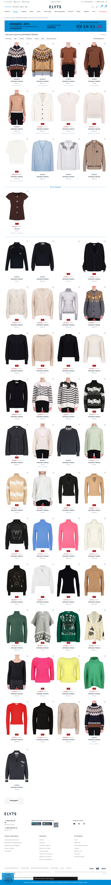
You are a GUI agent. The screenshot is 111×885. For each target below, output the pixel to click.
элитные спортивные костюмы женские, (29, 877)
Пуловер (68, 131)
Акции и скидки (9, 848)
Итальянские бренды (45, 859)
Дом (26, 6)
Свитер (94, 83)
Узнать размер (43, 851)
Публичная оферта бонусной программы (40, 868)
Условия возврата (44, 845)
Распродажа (102, 11)
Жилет (17, 231)
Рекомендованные (99, 38)
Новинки (7, 11)
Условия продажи (54, 868)
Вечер (78, 11)
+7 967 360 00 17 (11, 828)
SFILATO (70, 11)
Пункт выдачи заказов (81, 845)
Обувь (31, 11)
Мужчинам (16, 6)
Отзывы (76, 848)
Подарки (86, 11)
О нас (76, 840)
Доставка (42, 842)
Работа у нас (78, 851)
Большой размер (60, 11)
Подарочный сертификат (12, 845)
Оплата (41, 840)
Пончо (42, 650)
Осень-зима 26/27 (17, 85)
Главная (7, 17)
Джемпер (68, 83)
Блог (93, 11)
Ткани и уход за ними (45, 854)
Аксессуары (47, 11)
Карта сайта (68, 868)
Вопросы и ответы (44, 848)
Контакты (77, 854)
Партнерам (8, 851)
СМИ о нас (77, 842)
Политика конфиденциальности (12, 868)
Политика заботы (79, 856)
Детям (22, 6)
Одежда (23, 11)
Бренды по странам (45, 856)
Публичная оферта (25, 868)
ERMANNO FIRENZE (22, 17)
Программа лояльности (12, 840)
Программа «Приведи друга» (13, 842)
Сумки (38, 11)
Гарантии (62, 868)
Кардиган (16, 83)
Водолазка (17, 131)
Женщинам (8, 6)
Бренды (15, 11)
